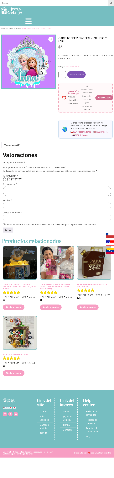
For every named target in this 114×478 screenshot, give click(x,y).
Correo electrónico (12, 213)
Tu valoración (10, 184)
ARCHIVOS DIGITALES (13, 28)
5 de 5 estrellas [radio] (20, 179)
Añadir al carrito (76, 74)
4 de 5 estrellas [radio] (16, 179)
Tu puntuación (10, 176)
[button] (50, 39)
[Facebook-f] (10, 414)
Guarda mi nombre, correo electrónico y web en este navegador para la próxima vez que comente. (51, 224)
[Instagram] (5, 414)
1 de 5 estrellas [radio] (4, 179)
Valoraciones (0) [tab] (12, 145)
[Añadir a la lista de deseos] (6, 249)
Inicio (3, 28)
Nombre (7, 200)
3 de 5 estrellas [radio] (12, 179)
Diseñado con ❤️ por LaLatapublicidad (92, 453)
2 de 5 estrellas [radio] (8, 179)
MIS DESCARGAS (104, 98)
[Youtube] (16, 414)
